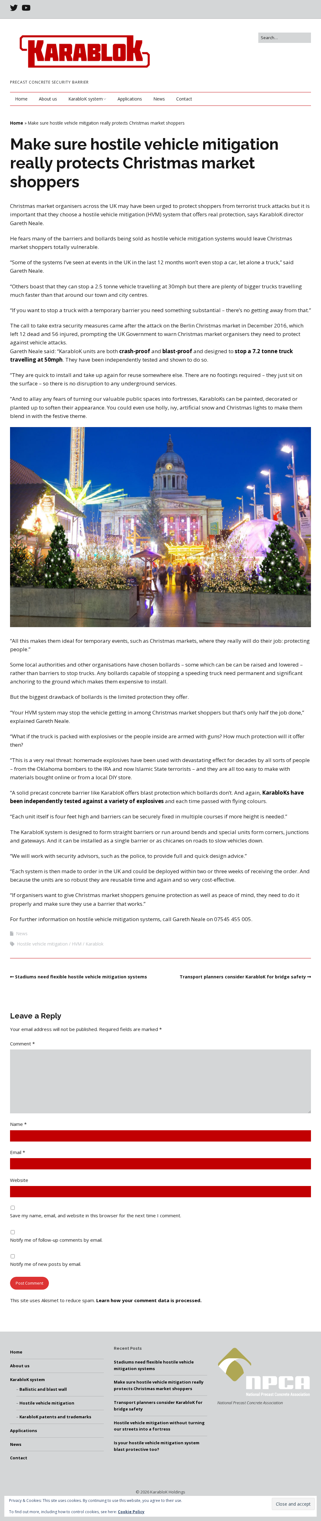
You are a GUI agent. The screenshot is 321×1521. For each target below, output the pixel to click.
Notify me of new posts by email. (45, 1264)
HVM (77, 944)
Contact (184, 99)
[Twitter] (14, 7)
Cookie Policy (131, 1511)
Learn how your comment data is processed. (149, 1300)
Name (18, 1124)
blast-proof (177, 351)
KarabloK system (85, 99)
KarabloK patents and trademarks (55, 1417)
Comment (22, 1043)
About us (48, 99)
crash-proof (135, 351)
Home (21, 99)
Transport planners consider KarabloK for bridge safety (243, 977)
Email (17, 1152)
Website (19, 1180)
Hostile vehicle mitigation (42, 944)
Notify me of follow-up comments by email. (56, 1240)
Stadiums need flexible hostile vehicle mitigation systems (81, 977)
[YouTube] (26, 7)
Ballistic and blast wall (43, 1389)
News (159, 99)
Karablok (94, 944)
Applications (130, 99)
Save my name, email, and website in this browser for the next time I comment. (95, 1215)
